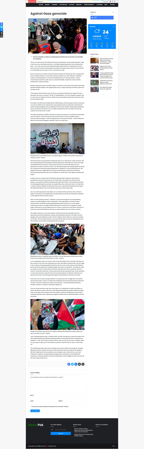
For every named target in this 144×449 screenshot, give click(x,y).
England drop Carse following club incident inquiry (106, 68)
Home (41, 4)
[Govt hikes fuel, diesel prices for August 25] (94, 89)
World (113, 4)
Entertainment (89, 4)
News (48, 4)
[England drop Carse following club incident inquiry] (94, 68)
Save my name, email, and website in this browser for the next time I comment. (50, 406)
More (105, 4)
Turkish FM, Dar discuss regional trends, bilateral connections (106, 82)
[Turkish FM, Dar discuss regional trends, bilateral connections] (94, 82)
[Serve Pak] (28, 4)
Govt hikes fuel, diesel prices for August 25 (106, 88)
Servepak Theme (52, 446)
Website (60, 401)
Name (32, 395)
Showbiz (100, 4)
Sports (72, 4)
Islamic (80, 4)
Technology (64, 4)
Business (55, 4)
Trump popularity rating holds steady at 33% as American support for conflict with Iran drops (59, 1)
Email (32, 401)
